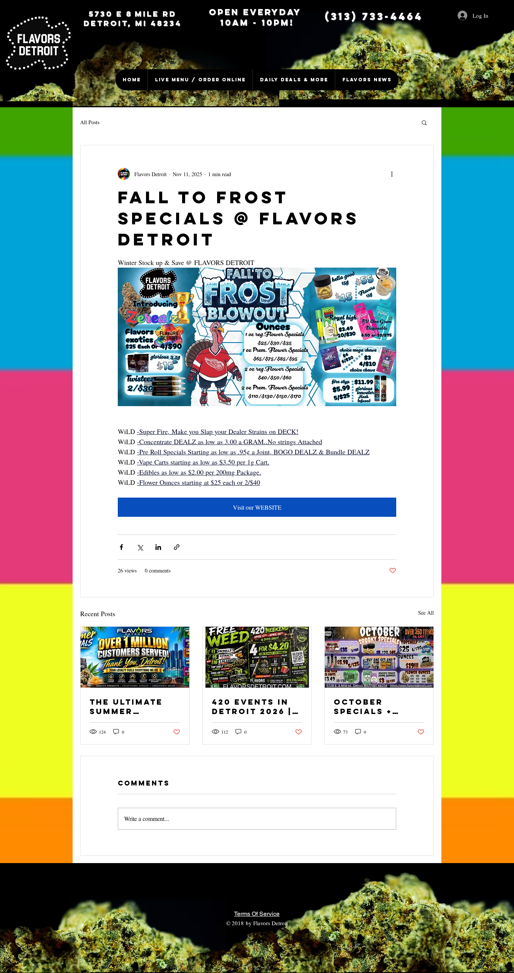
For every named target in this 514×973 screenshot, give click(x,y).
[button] (424, 122)
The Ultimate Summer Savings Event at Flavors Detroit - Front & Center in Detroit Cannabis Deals (134, 706)
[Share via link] (176, 547)
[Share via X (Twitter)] (139, 547)
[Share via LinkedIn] (158, 547)
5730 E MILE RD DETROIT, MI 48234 (133, 18)
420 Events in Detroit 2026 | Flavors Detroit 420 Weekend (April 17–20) (256, 706)
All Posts (89, 122)
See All (426, 612)
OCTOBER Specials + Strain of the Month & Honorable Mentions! (373, 706)
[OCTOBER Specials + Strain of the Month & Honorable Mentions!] (379, 657)
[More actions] (391, 173)
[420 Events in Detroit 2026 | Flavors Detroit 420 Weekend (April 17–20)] (257, 657)
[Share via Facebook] (121, 547)
